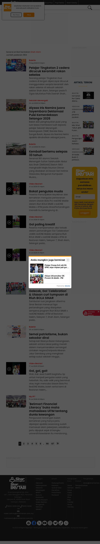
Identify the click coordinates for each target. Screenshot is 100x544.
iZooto (67, 286)
